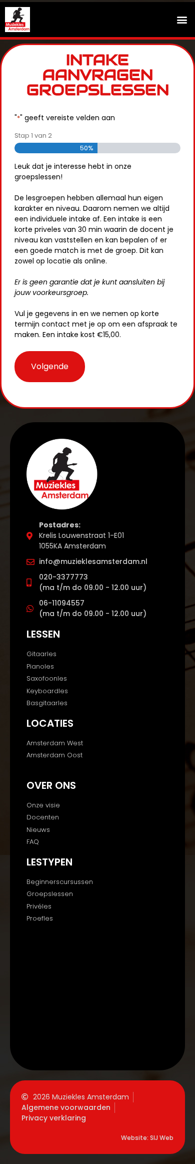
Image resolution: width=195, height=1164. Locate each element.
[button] (182, 19)
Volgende (49, 366)
